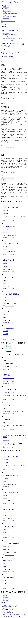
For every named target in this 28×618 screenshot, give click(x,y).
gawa (4, 422)
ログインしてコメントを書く (8, 196)
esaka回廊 (5, 210)
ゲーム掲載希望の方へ (9, 612)
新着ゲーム (6, 5)
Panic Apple (6, 440)
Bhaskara (5, 229)
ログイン (18, 30)
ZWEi (4, 280)
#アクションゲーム (8, 56)
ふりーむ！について (8, 608)
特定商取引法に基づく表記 (10, 606)
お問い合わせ (6, 611)
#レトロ (5, 28)
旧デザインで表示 (8, 609)
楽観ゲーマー (6, 297)
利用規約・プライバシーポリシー (12, 605)
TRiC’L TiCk (5, 49)
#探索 (4, 26)
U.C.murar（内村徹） (9, 363)
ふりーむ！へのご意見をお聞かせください (14, 614)
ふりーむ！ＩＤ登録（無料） (8, 30)
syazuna (5, 246)
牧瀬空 (5, 263)
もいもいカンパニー (8, 392)
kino (4, 314)
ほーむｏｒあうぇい (8, 378)
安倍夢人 (5, 331)
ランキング (6, 8)
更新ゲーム (6, 7)
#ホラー (5, 24)
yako (4, 408)
